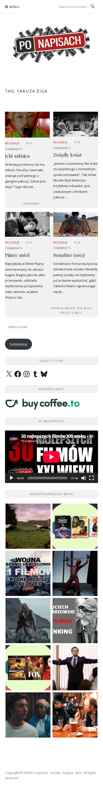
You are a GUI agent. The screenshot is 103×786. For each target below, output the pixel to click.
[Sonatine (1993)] (75, 224)
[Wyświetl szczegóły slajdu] (51, 215)
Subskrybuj (18, 344)
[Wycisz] (83, 477)
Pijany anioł (17, 255)
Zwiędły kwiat (67, 155)
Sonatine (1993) (68, 255)
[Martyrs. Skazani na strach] (75, 573)
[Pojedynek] (28, 526)
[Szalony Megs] (75, 715)
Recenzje (12, 143)
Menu (15, 7)
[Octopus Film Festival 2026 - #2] (28, 668)
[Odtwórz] (11, 477)
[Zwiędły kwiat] (75, 124)
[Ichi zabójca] (27, 124)
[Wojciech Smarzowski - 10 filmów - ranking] (75, 620)
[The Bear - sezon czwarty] (28, 715)
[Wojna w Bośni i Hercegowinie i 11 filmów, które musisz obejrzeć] (28, 573)
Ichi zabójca (17, 156)
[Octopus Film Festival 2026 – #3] (75, 526)
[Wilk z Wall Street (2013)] (75, 668)
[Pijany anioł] (27, 224)
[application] (51, 457)
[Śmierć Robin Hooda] (28, 620)
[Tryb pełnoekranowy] (91, 477)
